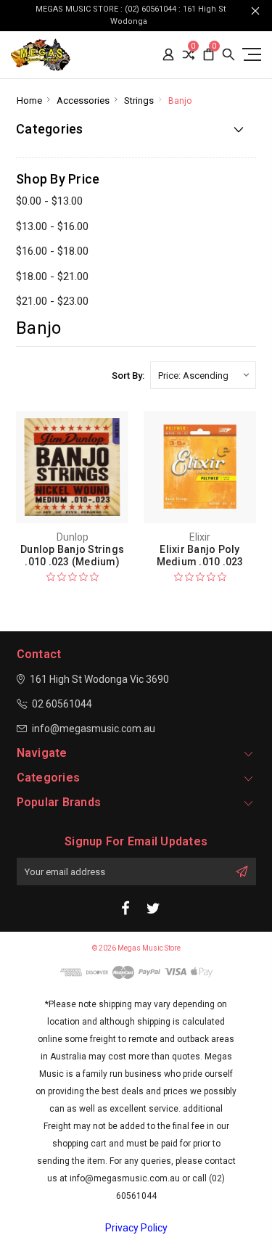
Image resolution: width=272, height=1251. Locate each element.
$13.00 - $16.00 (52, 226)
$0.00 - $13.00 (49, 201)
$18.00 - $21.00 (52, 276)
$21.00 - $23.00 (52, 301)
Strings (139, 100)
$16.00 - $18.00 (52, 251)
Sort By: (128, 375)
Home (29, 100)
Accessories (83, 100)
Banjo (179, 101)
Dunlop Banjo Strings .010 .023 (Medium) (72, 555)
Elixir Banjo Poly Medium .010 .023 (200, 555)
